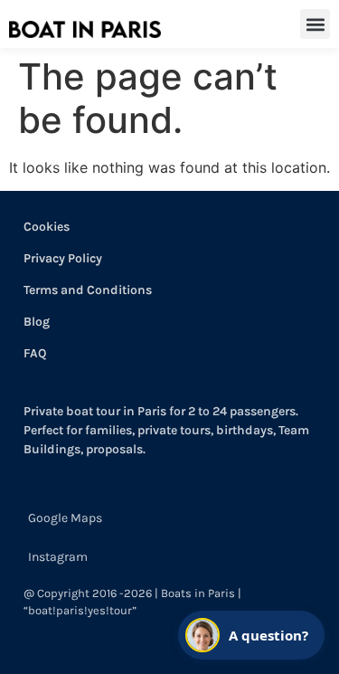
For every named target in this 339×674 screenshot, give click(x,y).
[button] (315, 24)
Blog (37, 321)
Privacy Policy (63, 258)
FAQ (35, 353)
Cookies (47, 226)
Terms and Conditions (88, 290)
